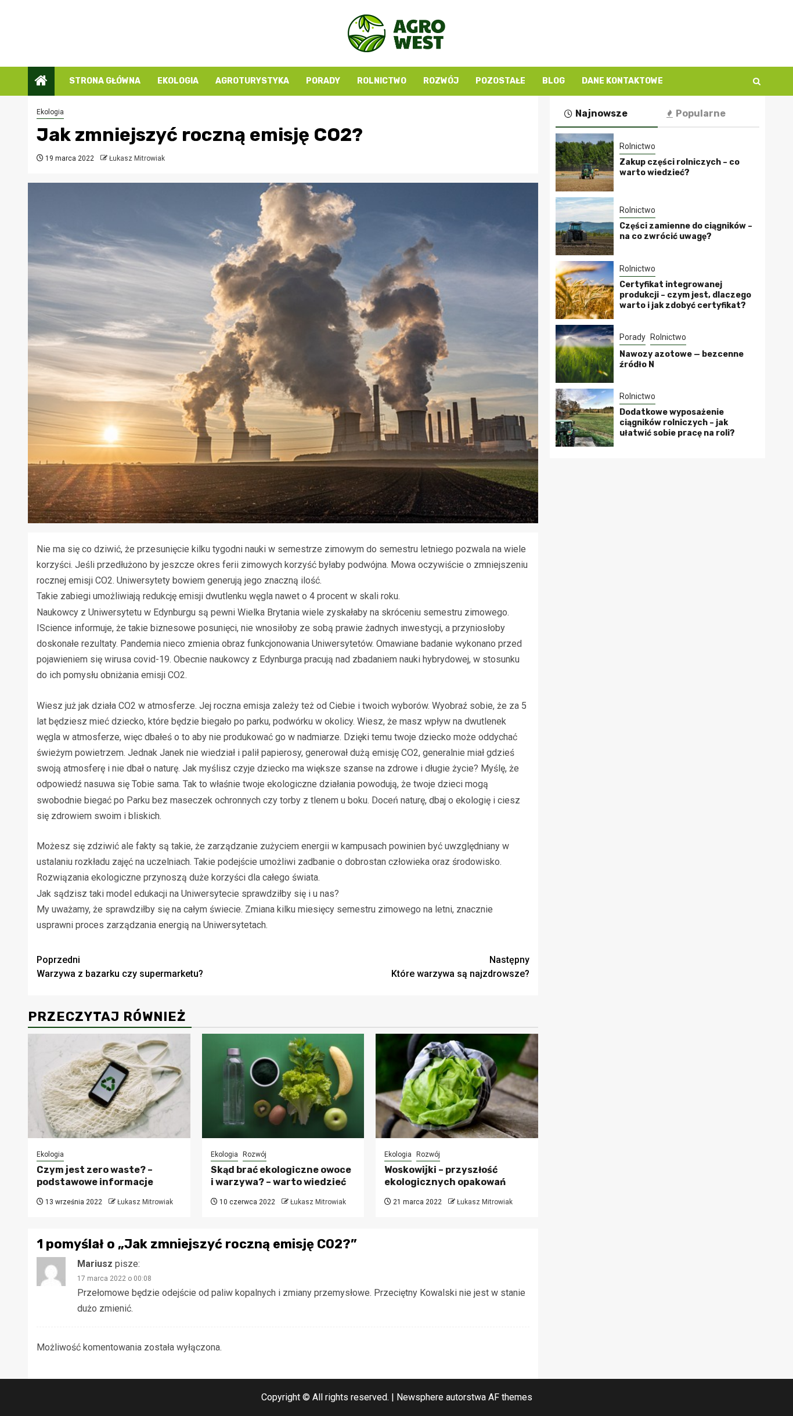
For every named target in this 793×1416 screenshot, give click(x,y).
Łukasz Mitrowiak (137, 158)
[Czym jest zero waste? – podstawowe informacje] (109, 1086)
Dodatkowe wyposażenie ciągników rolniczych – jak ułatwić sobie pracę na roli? (677, 422)
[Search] (756, 81)
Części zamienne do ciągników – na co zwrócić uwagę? (685, 231)
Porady (323, 81)
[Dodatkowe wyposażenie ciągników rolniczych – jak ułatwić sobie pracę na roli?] (585, 418)
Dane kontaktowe (622, 81)
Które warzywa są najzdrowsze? (460, 966)
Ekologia (178, 81)
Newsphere (420, 1397)
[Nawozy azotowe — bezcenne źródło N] (585, 354)
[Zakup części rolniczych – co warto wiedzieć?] (585, 162)
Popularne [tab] (701, 113)
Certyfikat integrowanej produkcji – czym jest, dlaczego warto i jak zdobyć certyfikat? (685, 295)
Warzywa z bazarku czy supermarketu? (120, 966)
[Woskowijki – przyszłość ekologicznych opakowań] (457, 1086)
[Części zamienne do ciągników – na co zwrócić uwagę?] (585, 226)
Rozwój (441, 81)
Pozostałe (500, 81)
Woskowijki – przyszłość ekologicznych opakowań (445, 1175)
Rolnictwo (381, 81)
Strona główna (104, 81)
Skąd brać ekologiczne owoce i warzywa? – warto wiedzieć (281, 1175)
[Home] (41, 82)
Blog (553, 81)
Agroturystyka (252, 81)
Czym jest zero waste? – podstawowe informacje (95, 1175)
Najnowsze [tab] (601, 113)
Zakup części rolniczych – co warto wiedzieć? (679, 167)
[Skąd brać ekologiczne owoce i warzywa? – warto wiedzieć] (283, 1086)
